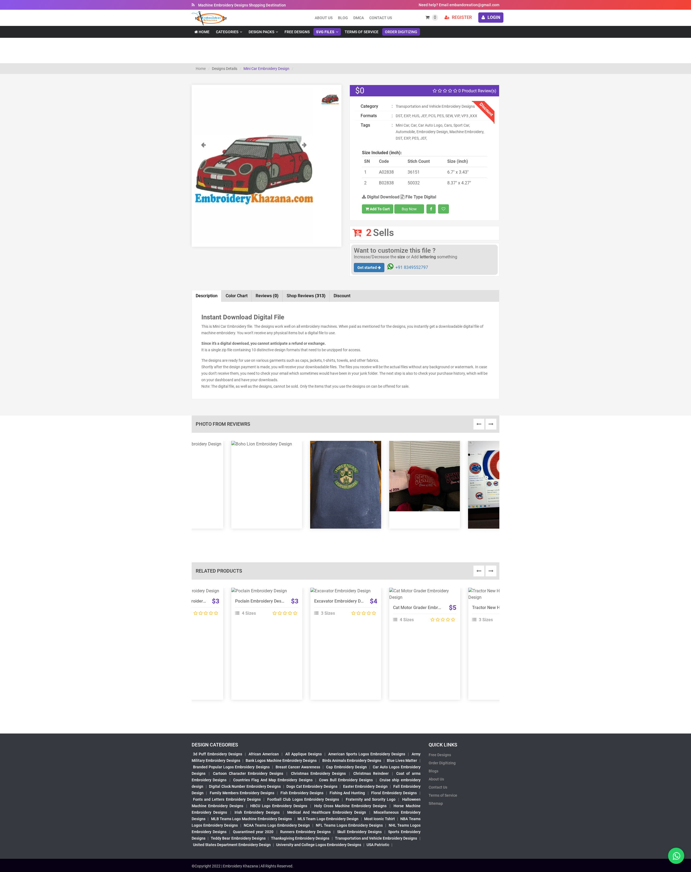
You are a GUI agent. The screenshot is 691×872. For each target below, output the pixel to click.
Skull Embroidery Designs (359, 832)
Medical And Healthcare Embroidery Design (326, 812)
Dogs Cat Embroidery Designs (311, 786)
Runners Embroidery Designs (305, 832)
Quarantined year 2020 (253, 832)
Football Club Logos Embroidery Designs (303, 799)
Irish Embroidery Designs (257, 812)
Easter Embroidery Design (365, 786)
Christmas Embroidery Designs (318, 773)
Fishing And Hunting (347, 793)
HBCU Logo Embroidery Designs (278, 806)
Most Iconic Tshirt (379, 819)
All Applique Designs (303, 754)
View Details (264, 593)
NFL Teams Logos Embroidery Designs (349, 825)
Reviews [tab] (267, 295)
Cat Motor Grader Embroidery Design (429, 607)
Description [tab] (207, 295)
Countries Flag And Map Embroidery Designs (273, 780)
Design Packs (261, 32)
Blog (343, 18)
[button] (203, 192)
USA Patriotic (378, 845)
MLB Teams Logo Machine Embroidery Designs (251, 819)
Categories (227, 32)
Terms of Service (361, 32)
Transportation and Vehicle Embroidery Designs (376, 838)
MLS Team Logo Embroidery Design (327, 819)
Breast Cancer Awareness (298, 767)
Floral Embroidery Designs (394, 793)
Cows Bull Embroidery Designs (346, 780)
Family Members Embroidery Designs (242, 793)
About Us (436, 779)
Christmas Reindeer (370, 773)
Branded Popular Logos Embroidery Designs (231, 767)
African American (264, 754)
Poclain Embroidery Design (261, 601)
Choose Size (264, 605)
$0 (359, 90)
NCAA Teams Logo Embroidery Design (277, 825)
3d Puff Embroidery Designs (217, 754)
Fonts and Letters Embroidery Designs (227, 799)
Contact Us (380, 18)
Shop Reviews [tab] (306, 295)
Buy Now (409, 209)
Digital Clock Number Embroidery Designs (245, 786)
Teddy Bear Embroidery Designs (238, 838)
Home (203, 32)
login (493, 17)
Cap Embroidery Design (346, 767)
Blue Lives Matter (402, 760)
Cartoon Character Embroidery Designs (248, 773)
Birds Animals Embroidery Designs (351, 760)
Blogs (433, 771)
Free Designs (297, 32)
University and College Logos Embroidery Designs (318, 845)
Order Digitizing (401, 32)
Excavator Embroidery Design (342, 601)
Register (461, 17)
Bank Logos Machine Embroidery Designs (281, 760)
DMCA (358, 18)
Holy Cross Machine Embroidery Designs (350, 806)
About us (324, 18)
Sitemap (436, 803)
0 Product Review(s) (476, 90)
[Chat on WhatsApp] (676, 856)
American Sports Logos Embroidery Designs (366, 754)
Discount (342, 295)
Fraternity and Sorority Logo (371, 799)
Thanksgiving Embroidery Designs (300, 838)
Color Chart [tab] (237, 295)
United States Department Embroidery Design (232, 845)
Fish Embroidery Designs (302, 793)
